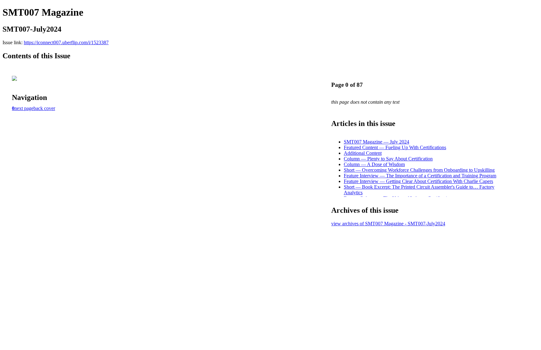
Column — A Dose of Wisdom (374, 164)
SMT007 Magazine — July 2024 (376, 141)
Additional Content (363, 153)
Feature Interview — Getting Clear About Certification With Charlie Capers (418, 181)
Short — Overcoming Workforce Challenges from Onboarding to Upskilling (419, 170)
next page (23, 108)
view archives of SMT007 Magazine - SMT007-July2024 (388, 223)
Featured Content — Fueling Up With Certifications (395, 147)
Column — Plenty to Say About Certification (388, 158)
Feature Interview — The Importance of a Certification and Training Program (420, 175)
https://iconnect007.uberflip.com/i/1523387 (66, 42)
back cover (44, 108)
